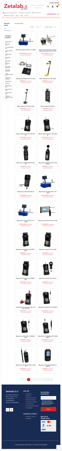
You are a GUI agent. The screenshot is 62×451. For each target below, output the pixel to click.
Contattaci (28, 418)
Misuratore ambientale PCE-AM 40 (26, 163)
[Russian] (57, 3)
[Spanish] (59, 3)
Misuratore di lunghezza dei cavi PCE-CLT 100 (25, 307)
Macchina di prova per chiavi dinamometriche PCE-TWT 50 (47, 50)
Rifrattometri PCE (7, 86)
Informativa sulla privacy (32, 406)
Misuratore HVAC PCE (7, 67)
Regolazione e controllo (7, 82)
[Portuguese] (56, 3)
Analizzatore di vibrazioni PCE (7, 43)
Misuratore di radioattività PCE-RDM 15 (48, 365)
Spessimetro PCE (7, 93)
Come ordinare (30, 404)
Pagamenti (28, 394)
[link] (35, 27)
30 (51, 379)
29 (48, 379)
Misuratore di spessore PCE (7, 62)
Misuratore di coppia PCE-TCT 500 (26, 221)
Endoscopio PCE (7, 54)
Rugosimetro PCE (7, 90)
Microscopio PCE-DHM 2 (48, 106)
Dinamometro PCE (7, 51)
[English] (50, 3)
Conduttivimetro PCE (7, 48)
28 (44, 379)
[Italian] (54, 3)
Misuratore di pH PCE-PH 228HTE (47, 307)
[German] (53, 3)
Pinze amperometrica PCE (7, 74)
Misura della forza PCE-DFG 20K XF (25, 134)
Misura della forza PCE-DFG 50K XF (47, 134)
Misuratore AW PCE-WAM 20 (26, 191)
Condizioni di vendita (31, 402)
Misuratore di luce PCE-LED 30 (47, 278)
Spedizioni (28, 396)
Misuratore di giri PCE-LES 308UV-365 (25, 279)
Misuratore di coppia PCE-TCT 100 (48, 192)
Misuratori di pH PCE (7, 70)
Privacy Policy (47, 404)
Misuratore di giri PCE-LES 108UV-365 (25, 250)
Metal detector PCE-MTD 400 (25, 106)
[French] (51, 3)
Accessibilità (29, 408)
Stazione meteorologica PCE (7, 97)
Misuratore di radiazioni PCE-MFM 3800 (47, 336)
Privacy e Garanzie (31, 400)
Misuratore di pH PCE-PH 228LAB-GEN (25, 336)
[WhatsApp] (58, 14)
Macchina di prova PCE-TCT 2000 (26, 50)
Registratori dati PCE (7, 78)
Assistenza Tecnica (31, 416)
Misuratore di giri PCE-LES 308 (47, 249)
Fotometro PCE (7, 58)
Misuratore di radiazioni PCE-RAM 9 (25, 365)
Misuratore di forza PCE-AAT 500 (47, 220)
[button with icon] (7, 410)
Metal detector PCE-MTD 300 (47, 78)
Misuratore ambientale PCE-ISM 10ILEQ (48, 163)
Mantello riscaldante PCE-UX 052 (25, 78)
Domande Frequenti (31, 398)
